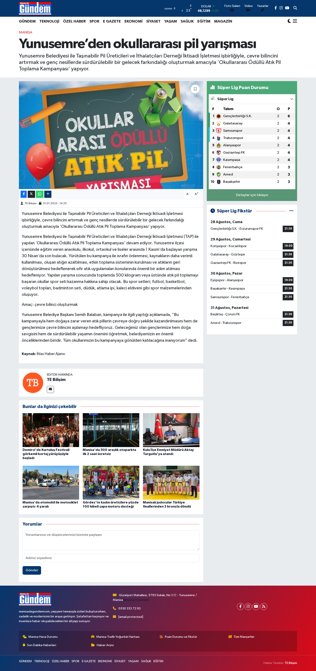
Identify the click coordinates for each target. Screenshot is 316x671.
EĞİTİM (203, 21)
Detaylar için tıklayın (252, 195)
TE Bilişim (31, 203)
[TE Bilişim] (33, 382)
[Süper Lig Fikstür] (291, 211)
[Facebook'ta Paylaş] (24, 194)
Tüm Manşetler (244, 636)
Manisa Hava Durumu (43, 636)
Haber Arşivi (105, 645)
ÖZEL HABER (74, 21)
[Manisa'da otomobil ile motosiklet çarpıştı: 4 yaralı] (51, 482)
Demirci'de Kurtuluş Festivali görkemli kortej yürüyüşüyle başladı (46, 454)
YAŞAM (170, 21)
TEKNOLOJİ (49, 21)
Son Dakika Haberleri (41, 645)
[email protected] (136, 599)
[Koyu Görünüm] (289, 21)
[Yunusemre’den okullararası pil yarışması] (111, 135)
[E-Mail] (50, 389)
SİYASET (153, 21)
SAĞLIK (187, 21)
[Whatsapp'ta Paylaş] (39, 194)
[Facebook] (240, 606)
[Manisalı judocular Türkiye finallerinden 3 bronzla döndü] (171, 482)
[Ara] (295, 8)
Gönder (32, 570)
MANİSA (25, 32)
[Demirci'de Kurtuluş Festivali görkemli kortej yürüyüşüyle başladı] (51, 430)
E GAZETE (112, 21)
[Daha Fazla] (47, 194)
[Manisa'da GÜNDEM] (35, 8)
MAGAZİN (223, 21)
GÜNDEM (27, 21)
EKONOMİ (133, 21)
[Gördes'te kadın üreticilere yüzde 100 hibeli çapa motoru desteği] (111, 482)
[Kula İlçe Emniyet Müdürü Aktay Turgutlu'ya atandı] (171, 430)
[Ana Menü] (294, 21)
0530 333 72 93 (129, 608)
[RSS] (263, 606)
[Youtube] (255, 606)
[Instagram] (248, 606)
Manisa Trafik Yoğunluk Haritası (118, 636)
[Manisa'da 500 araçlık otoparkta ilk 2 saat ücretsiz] (111, 430)
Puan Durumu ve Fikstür (181, 636)
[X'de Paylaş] (31, 194)
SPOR (94, 21)
